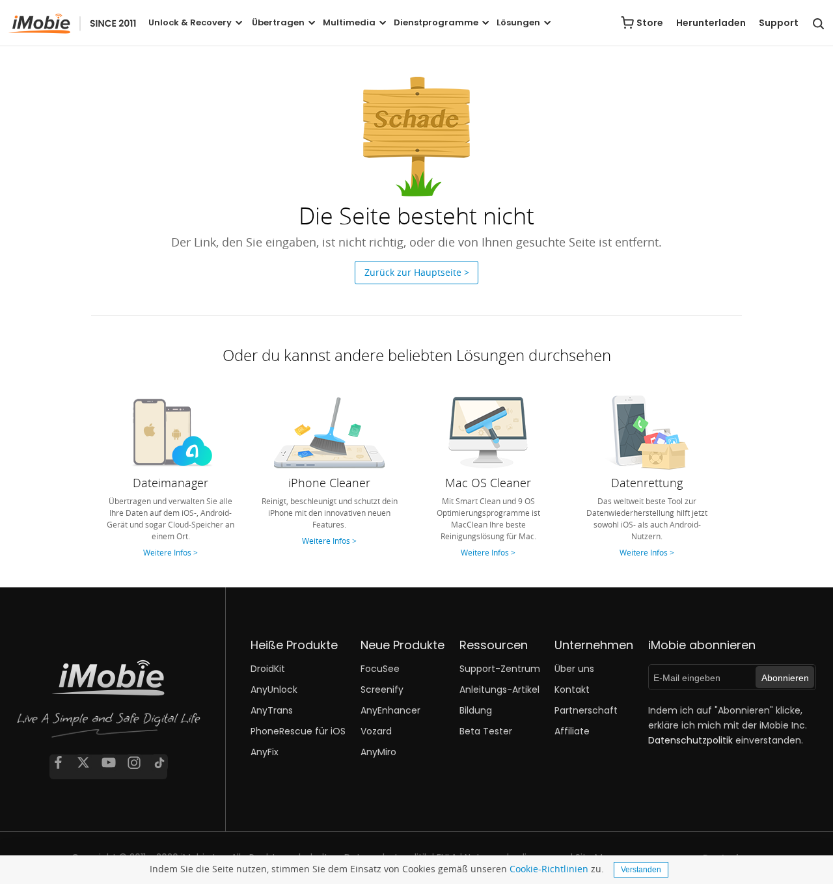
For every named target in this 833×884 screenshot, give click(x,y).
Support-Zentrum (499, 668)
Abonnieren (785, 678)
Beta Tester (485, 731)
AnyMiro (378, 751)
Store (649, 22)
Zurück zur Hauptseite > (416, 272)
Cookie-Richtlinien (549, 869)
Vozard (376, 731)
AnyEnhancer (390, 710)
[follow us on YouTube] (108, 762)
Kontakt (572, 689)
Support (779, 22)
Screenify (382, 689)
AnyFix (265, 751)
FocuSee (380, 668)
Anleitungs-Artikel (499, 689)
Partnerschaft (586, 710)
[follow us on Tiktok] (159, 762)
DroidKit (268, 668)
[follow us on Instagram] (134, 762)
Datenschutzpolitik (690, 740)
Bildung (475, 710)
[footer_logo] (108, 703)
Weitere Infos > (170, 552)
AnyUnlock (274, 689)
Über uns (574, 668)
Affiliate (572, 731)
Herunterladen (711, 22)
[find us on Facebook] (57, 762)
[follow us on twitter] (83, 762)
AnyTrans (272, 710)
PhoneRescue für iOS (298, 731)
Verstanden (641, 869)
